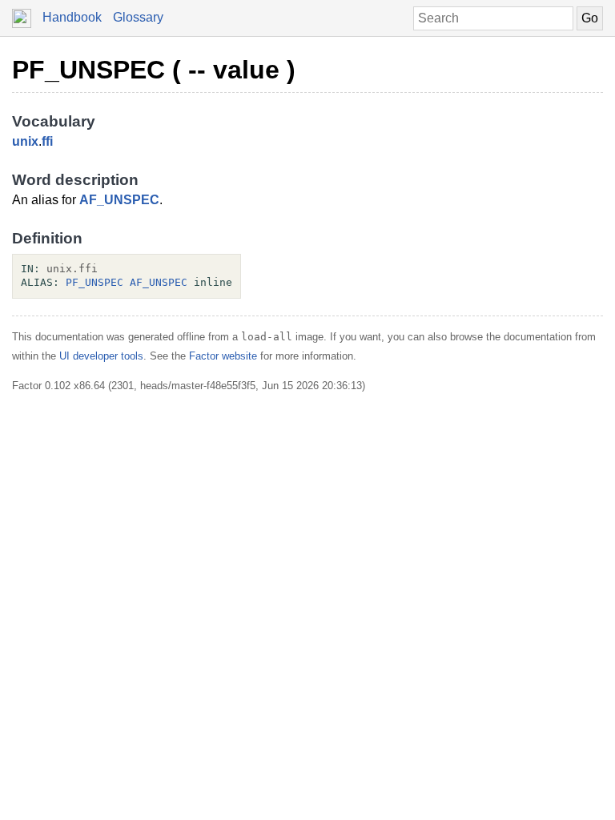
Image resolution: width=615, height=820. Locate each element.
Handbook (72, 17)
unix (25, 141)
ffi (47, 141)
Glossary (138, 17)
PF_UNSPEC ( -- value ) (153, 69)
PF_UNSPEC (94, 282)
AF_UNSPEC (119, 200)
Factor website (223, 356)
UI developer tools (101, 356)
